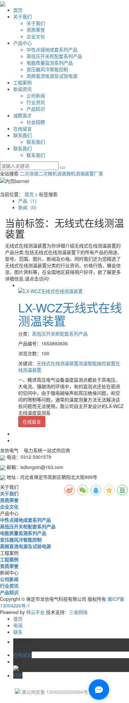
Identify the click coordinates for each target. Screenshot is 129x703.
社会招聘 (35, 122)
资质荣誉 (35, 29)
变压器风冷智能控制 (47, 69)
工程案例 (22, 82)
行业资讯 (35, 102)
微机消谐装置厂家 (84, 173)
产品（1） (28, 200)
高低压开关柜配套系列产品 (54, 56)
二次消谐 (29, 173)
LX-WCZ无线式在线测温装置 (70, 314)
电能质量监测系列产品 (49, 62)
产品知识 (35, 108)
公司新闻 (35, 95)
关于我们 (22, 16)
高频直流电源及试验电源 (51, 76)
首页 (17, 10)
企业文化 (35, 36)
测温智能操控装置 (96, 363)
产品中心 (22, 43)
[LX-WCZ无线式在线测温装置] (50, 290)
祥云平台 (35, 612)
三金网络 (78, 612)
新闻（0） (28, 207)
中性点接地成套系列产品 (51, 49)
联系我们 (22, 135)
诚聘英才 (22, 115)
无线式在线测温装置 (57, 363)
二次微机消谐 (52, 173)
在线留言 (22, 128)
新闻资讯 (22, 89)
